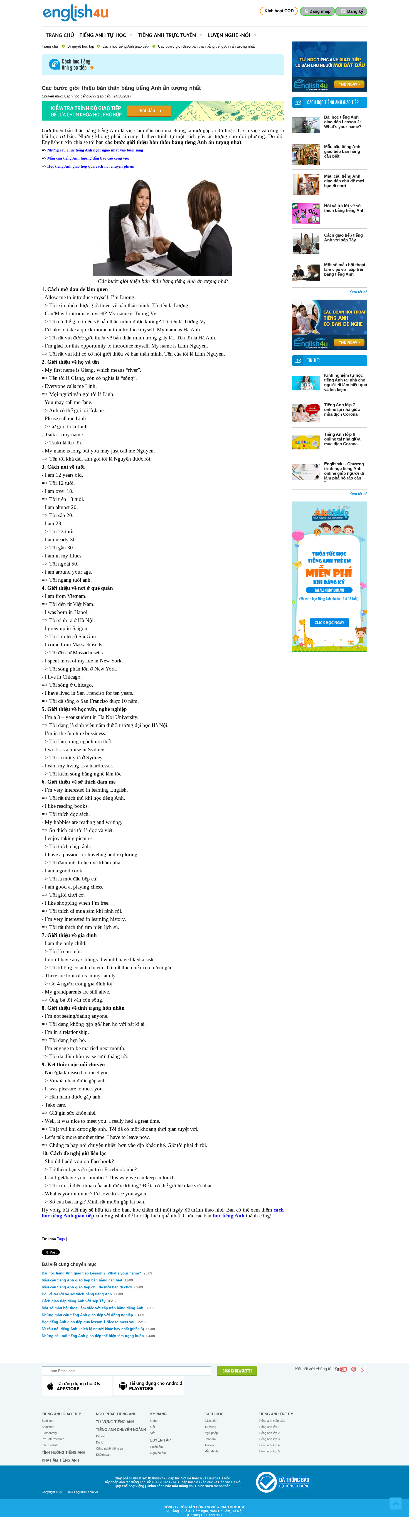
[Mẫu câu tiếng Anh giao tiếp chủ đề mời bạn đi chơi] (306, 184)
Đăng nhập (320, 11)
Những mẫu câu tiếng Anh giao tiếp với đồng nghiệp (87, 1315)
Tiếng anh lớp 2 (269, 1433)
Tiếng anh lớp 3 (269, 1439)
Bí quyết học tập (80, 46)
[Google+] (363, 1369)
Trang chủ (60, 35)
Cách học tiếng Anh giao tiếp (125, 46)
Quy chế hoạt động (129, 1486)
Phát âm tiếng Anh (60, 1460)
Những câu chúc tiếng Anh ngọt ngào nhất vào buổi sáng (95, 150)
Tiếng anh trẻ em (276, 1414)
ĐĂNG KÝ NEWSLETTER (237, 1371)
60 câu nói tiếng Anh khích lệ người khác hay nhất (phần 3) (93, 1329)
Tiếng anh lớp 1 (269, 1426)
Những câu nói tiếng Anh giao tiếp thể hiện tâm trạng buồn (93, 1336)
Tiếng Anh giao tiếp (61, 1414)
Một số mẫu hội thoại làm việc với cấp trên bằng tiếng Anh (344, 269)
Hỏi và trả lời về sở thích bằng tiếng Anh (344, 208)
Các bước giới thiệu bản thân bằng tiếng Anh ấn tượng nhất (206, 46)
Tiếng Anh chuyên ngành (121, 1430)
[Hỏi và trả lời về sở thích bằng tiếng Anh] (306, 213)
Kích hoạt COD (279, 10)
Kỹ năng (158, 1414)
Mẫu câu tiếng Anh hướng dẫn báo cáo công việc (88, 158)
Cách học (213, 1414)
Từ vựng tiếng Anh (115, 1422)
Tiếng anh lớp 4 (269, 1445)
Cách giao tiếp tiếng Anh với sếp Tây (343, 237)
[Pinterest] (353, 1369)
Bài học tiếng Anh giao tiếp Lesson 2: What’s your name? (342, 122)
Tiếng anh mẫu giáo (272, 1420)
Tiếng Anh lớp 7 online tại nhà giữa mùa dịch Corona (342, 409)
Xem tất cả (358, 292)
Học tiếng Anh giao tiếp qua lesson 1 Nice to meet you (89, 1322)
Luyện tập (160, 1440)
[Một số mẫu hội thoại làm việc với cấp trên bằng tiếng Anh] (306, 272)
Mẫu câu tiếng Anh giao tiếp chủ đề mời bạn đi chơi (344, 181)
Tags (61, 1239)
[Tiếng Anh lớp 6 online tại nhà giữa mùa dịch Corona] (306, 442)
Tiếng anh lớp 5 (269, 1451)
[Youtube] (341, 1369)
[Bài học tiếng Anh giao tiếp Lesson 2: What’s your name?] (306, 125)
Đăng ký (355, 11)
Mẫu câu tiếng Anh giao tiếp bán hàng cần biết (342, 151)
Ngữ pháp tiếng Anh (116, 1414)
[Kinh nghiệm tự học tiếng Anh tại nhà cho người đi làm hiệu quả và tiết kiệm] (306, 383)
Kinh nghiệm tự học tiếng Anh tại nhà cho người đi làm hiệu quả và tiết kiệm (345, 382)
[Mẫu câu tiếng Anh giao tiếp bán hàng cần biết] (306, 154)
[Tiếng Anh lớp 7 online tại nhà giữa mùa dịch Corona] (306, 412)
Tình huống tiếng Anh (63, 1452)
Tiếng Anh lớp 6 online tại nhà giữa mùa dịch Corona (342, 439)
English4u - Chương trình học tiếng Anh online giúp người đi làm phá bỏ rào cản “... (344, 473)
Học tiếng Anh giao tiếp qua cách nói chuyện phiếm (90, 166)
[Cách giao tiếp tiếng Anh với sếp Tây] (306, 243)
